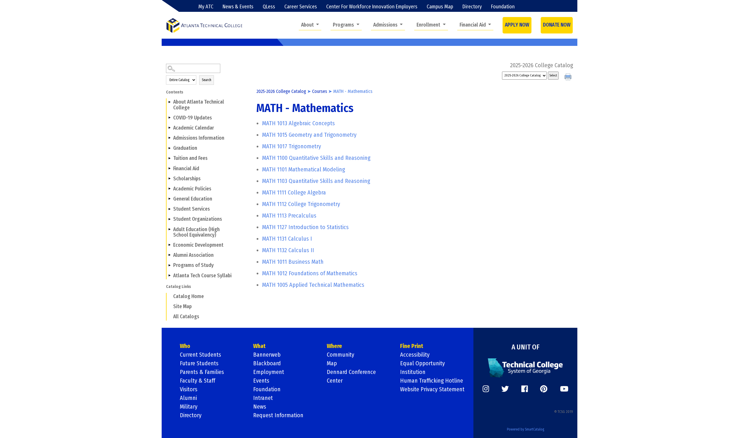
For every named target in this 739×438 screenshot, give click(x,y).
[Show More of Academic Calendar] (169, 128)
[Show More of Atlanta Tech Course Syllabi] (169, 275)
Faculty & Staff (197, 380)
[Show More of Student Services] (169, 209)
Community (340, 354)
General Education (192, 199)
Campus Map (440, 7)
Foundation (503, 7)
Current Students (200, 354)
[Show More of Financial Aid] (169, 168)
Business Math (293, 261)
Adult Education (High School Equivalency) (196, 232)
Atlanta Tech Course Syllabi (202, 276)
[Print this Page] (568, 77)
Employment (268, 371)
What (259, 345)
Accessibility (415, 354)
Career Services (300, 7)
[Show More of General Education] (169, 199)
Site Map (182, 307)
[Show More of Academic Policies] (169, 189)
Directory (472, 7)
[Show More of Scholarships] (169, 178)
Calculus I (287, 238)
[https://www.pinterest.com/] (543, 389)
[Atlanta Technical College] (204, 25)
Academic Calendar (193, 128)
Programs (344, 25)
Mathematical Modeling (303, 169)
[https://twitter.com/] (505, 389)
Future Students (199, 363)
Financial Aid (473, 25)
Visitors (188, 389)
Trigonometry (291, 146)
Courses (319, 91)
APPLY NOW (517, 25)
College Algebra (294, 192)
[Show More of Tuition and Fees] (169, 158)
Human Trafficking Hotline (431, 380)
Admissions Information (198, 138)
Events (261, 380)
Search (206, 80)
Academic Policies (192, 189)
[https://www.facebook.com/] (524, 389)
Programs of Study (193, 265)
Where (334, 345)
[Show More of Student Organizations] (169, 219)
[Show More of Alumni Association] (169, 255)
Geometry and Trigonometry (309, 134)
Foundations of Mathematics (309, 273)
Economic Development (198, 245)
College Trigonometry (301, 204)
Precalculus (289, 215)
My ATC (205, 7)
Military (188, 406)
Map (332, 363)
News (259, 406)
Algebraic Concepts (298, 123)
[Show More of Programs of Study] (169, 265)
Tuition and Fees (190, 158)
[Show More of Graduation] (169, 148)
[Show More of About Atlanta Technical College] (169, 102)
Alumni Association (193, 255)
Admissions (386, 25)
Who (185, 345)
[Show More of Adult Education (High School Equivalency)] (169, 229)
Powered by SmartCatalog (525, 429)
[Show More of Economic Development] (169, 245)
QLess (269, 7)
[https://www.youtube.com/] (564, 389)
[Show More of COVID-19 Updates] (169, 118)
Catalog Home (188, 296)
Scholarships (187, 179)
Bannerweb (267, 354)
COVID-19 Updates (192, 118)
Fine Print (411, 345)
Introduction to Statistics (305, 227)
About (308, 25)
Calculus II (288, 250)
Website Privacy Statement (432, 389)
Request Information (278, 415)
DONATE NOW (556, 25)
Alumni (188, 397)
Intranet (263, 397)
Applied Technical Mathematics (313, 284)
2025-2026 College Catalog (281, 91)
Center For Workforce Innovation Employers (371, 7)
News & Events (238, 7)
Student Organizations (197, 219)
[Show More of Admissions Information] (169, 138)
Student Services (191, 209)
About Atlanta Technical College (198, 105)
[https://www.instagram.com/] (486, 389)
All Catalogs (186, 317)
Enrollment (429, 25)
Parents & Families (202, 371)
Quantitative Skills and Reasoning (316, 157)
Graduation (185, 148)
